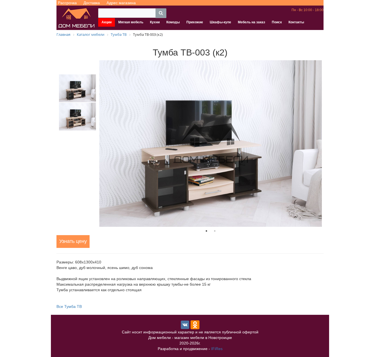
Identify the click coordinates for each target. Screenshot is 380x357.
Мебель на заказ (251, 22)
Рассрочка (67, 3)
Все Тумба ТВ (69, 306)
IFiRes (217, 348)
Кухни (155, 22)
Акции (107, 22)
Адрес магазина (121, 3)
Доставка (91, 3)
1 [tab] (206, 231)
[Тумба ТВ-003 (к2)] (210, 143)
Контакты (296, 22)
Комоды (173, 22)
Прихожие (194, 22)
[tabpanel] (210, 143)
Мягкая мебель (130, 22)
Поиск (277, 22)
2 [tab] (215, 231)
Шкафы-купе (220, 22)
